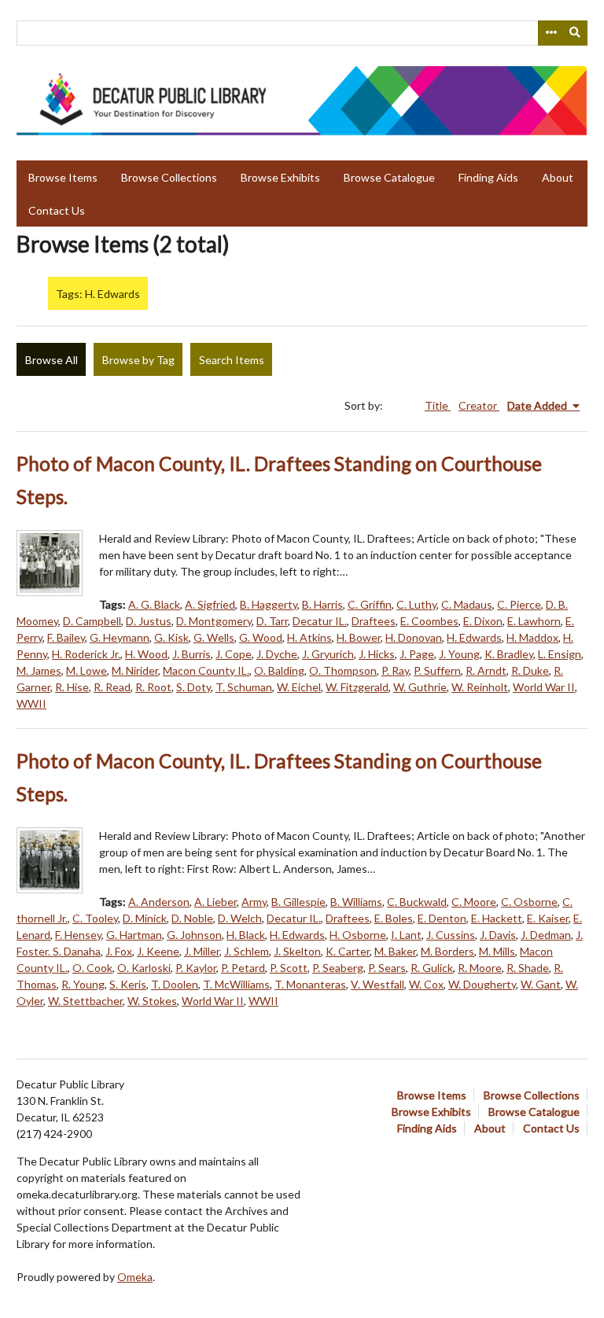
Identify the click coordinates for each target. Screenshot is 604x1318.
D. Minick (145, 918)
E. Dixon (483, 621)
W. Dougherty (482, 984)
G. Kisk (171, 637)
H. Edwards (474, 637)
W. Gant (541, 984)
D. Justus (148, 621)
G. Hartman (134, 934)
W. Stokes (152, 1000)
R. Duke (530, 670)
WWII (31, 703)
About (557, 177)
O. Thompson (343, 670)
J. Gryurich (328, 654)
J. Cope (233, 654)
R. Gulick (432, 967)
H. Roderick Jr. (86, 654)
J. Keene (158, 951)
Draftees (374, 621)
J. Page (417, 654)
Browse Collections (169, 177)
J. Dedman (546, 934)
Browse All (51, 359)
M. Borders (447, 951)
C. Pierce (519, 604)
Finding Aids (488, 177)
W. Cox (426, 984)
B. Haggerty (268, 604)
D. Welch (240, 918)
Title (438, 405)
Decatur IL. (320, 621)
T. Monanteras (310, 984)
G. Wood (260, 637)
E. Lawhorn (534, 621)
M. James (39, 670)
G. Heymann (119, 637)
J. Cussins (450, 934)
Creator (479, 405)
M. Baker (395, 951)
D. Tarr (272, 621)
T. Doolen (174, 984)
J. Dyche (276, 654)
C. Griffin (370, 604)
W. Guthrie (420, 687)
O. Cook (92, 967)
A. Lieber (215, 901)
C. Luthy (416, 604)
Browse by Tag (138, 359)
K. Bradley (508, 654)
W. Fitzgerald (357, 687)
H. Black (245, 934)
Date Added (538, 405)
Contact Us (56, 210)
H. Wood (146, 654)
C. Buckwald (417, 901)
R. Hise (72, 687)
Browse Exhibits (280, 177)
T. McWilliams (236, 984)
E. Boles (393, 918)
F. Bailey (66, 637)
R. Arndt (486, 670)
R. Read (112, 687)
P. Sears (387, 967)
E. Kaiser (548, 918)
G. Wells (213, 637)
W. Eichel (299, 687)
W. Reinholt (479, 687)
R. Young (83, 984)
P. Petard (243, 967)
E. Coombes (429, 621)
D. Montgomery (214, 621)
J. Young (459, 654)
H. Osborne (358, 934)
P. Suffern (437, 670)
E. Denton (442, 918)
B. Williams (356, 901)
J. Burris (191, 654)
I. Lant (406, 934)
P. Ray (395, 670)
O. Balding (279, 670)
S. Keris (127, 984)
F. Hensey (78, 934)
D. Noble (192, 918)
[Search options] (550, 33)
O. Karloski (144, 967)
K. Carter (348, 951)
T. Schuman (243, 687)
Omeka (135, 1276)
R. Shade (527, 967)
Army (254, 901)
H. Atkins (309, 637)
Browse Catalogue (389, 177)
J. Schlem (246, 951)
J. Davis (498, 934)
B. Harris (322, 604)
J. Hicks (377, 654)
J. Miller (201, 951)
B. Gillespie (298, 901)
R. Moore (480, 967)
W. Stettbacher (85, 1000)
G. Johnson (194, 934)
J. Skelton (297, 951)
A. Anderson (159, 901)
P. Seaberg (337, 967)
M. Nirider (135, 670)
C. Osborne (529, 901)
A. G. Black (154, 604)
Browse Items (63, 177)
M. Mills (497, 951)
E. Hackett (496, 918)
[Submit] (575, 33)
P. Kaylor (195, 967)
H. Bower (359, 637)
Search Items (231, 359)
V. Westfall (377, 984)
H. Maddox (532, 637)
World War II (544, 687)
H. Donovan (413, 637)
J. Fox (118, 951)
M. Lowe (86, 670)
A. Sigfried (210, 604)
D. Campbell (92, 621)
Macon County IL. (206, 670)
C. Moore (473, 901)
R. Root (153, 687)
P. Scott (289, 967)
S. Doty (193, 687)
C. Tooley (95, 918)
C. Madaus (466, 604)
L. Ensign (559, 654)
